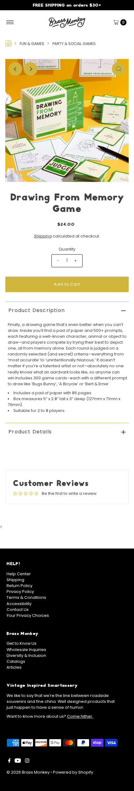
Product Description (36, 310)
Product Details (30, 431)
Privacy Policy (20, 591)
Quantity (67, 249)
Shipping (43, 236)
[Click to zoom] (119, 69)
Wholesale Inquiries (26, 649)
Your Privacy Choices (28, 615)
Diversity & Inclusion (26, 655)
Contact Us (18, 609)
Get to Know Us (21, 643)
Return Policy (19, 585)
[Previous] (15, 69)
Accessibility (19, 603)
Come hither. (80, 716)
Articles (14, 667)
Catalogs (16, 661)
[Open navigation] (10, 22)
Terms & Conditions (26, 597)
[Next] (30, 69)
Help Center (19, 573)
